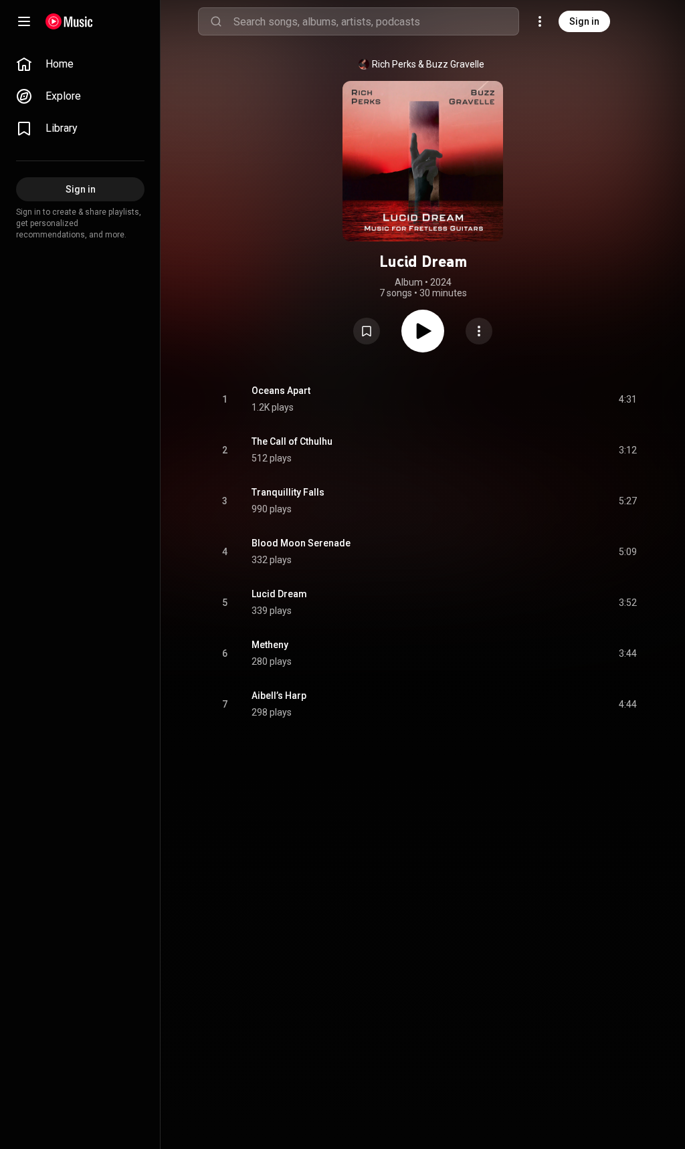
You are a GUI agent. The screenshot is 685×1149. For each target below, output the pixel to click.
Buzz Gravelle (455, 64)
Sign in (584, 21)
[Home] (69, 21)
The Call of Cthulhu (292, 441)
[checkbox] (627, 399)
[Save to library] (367, 331)
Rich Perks (394, 64)
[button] (366, 331)
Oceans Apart (281, 390)
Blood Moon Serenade (301, 543)
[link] (80, 64)
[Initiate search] (216, 21)
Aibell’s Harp (279, 695)
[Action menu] (479, 331)
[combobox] (375, 21)
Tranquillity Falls (288, 492)
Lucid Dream (279, 594)
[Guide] (24, 21)
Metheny (270, 644)
